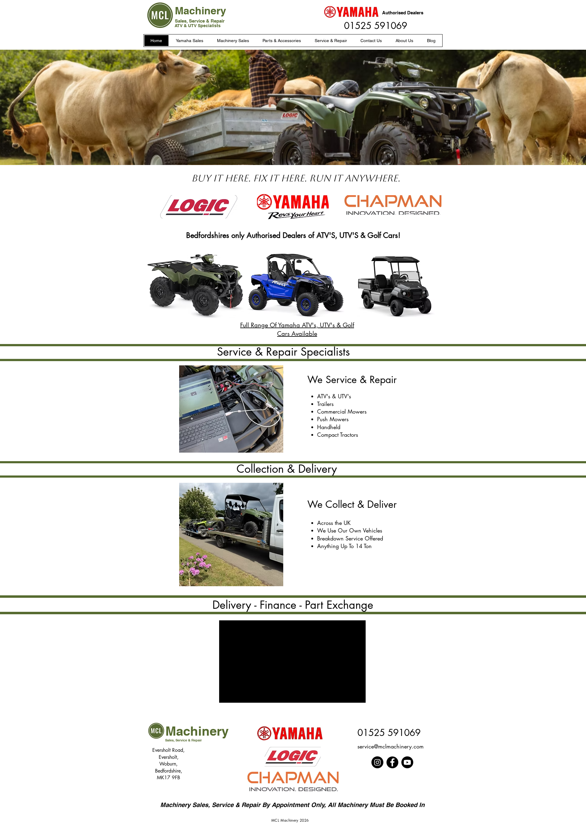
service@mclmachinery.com (390, 746)
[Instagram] (377, 762)
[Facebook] (392, 762)
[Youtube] (407, 762)
